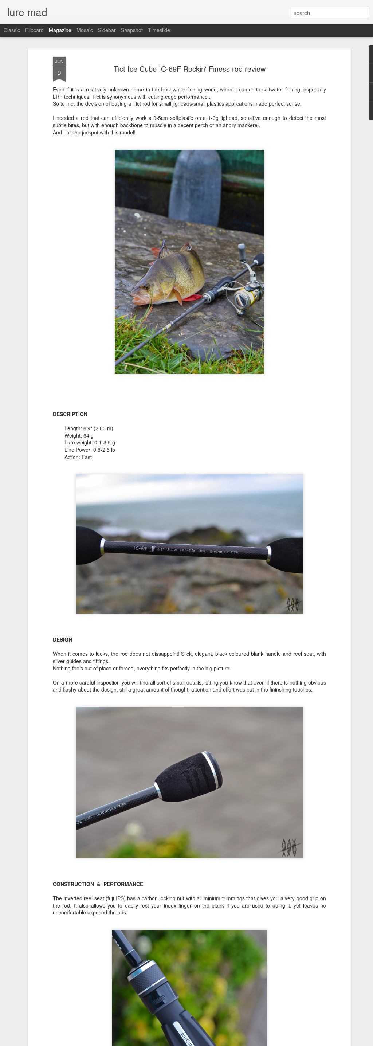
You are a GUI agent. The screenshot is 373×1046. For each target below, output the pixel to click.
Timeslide (159, 30)
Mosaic (84, 30)
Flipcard (34, 30)
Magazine (60, 30)
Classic (12, 30)
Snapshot (132, 30)
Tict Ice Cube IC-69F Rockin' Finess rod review (190, 68)
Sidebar (107, 30)
